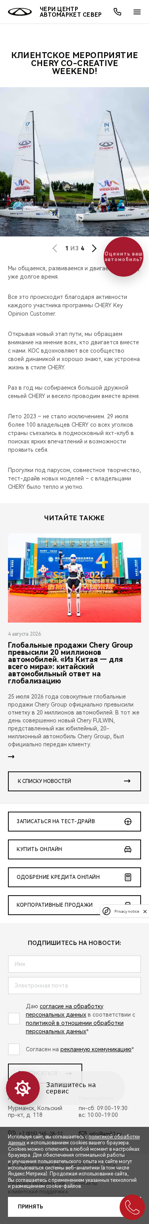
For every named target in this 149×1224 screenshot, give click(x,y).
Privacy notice (126, 911)
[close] (145, 911)
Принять (30, 1207)
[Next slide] (94, 248)
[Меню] (137, 12)
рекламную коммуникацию (96, 1049)
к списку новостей (44, 781)
